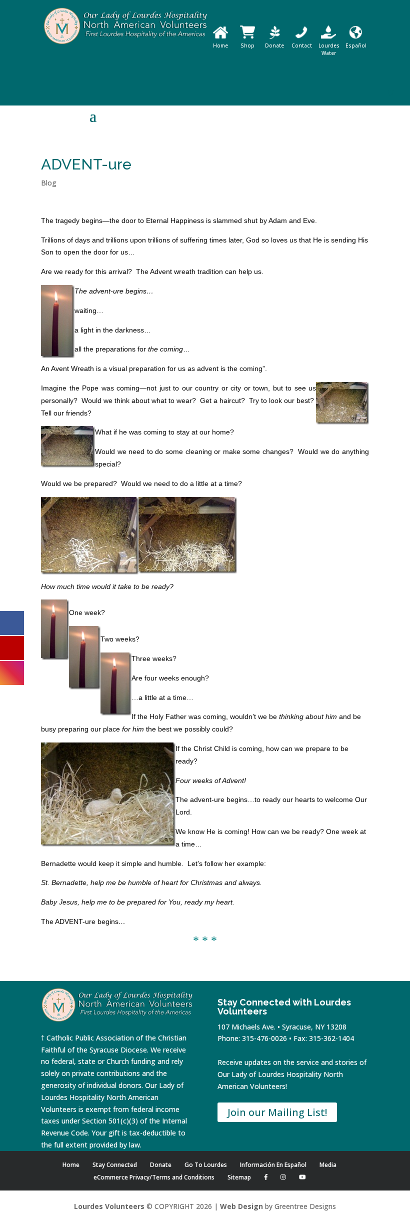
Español (356, 45)
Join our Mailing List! (277, 1112)
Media (328, 1164)
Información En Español (273, 1164)
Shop (247, 45)
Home (220, 45)
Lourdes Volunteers (109, 1206)
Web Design (241, 1206)
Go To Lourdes (205, 1164)
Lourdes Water (329, 49)
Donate (274, 45)
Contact (302, 45)
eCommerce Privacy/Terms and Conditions (154, 1177)
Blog (48, 183)
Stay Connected (114, 1164)
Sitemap (239, 1177)
